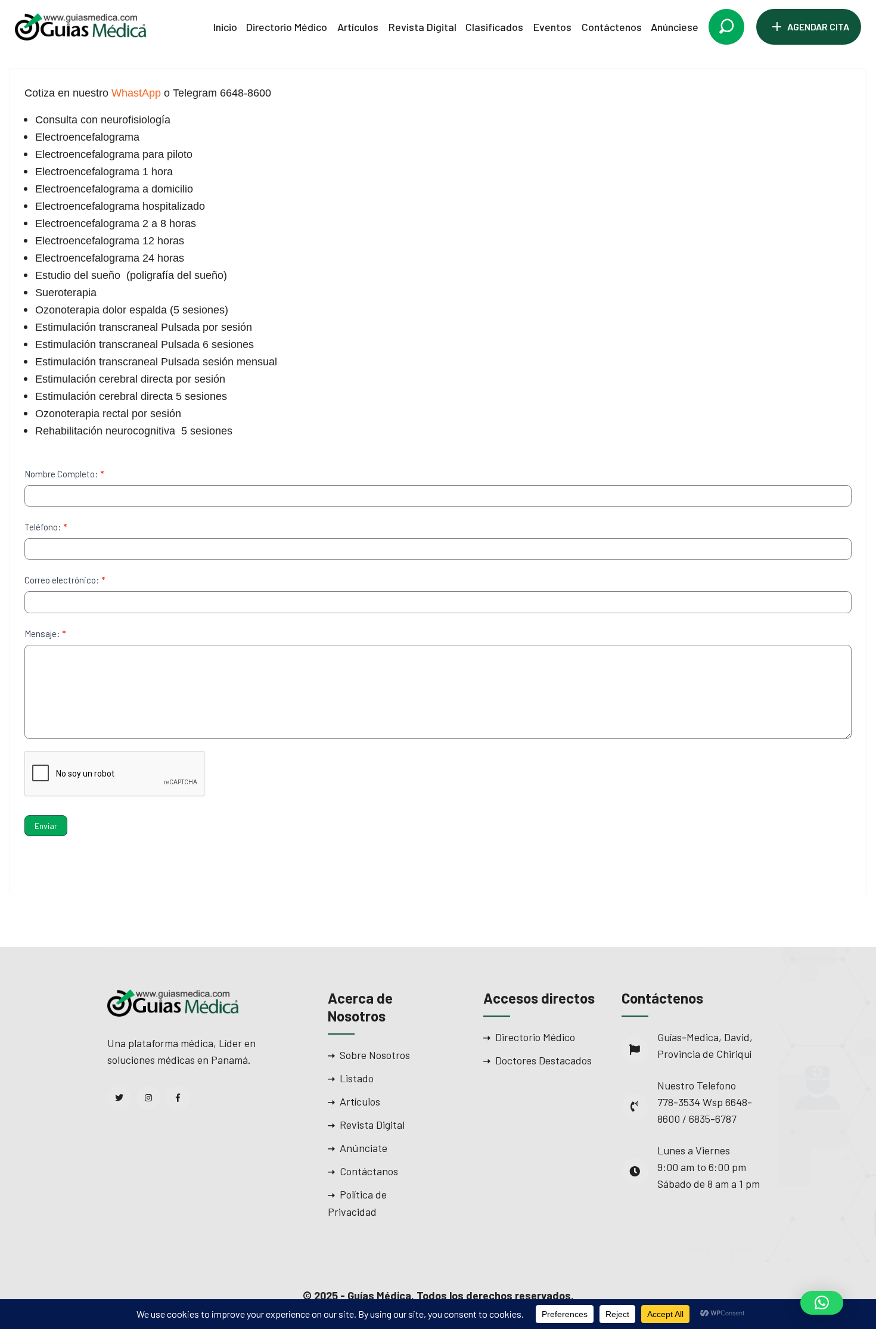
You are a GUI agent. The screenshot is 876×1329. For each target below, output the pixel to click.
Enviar (46, 826)
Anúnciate (363, 1147)
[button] (821, 1303)
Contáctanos (369, 1171)
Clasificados (494, 26)
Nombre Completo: (64, 473)
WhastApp (136, 93)
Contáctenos (612, 26)
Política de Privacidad (357, 1203)
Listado (357, 1078)
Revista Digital (422, 26)
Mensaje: (45, 633)
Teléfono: (45, 526)
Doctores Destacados (543, 1060)
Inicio (225, 26)
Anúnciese (674, 26)
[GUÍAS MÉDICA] (80, 25)
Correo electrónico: (64, 580)
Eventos (552, 26)
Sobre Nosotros (375, 1054)
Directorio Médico (286, 26)
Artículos (357, 26)
